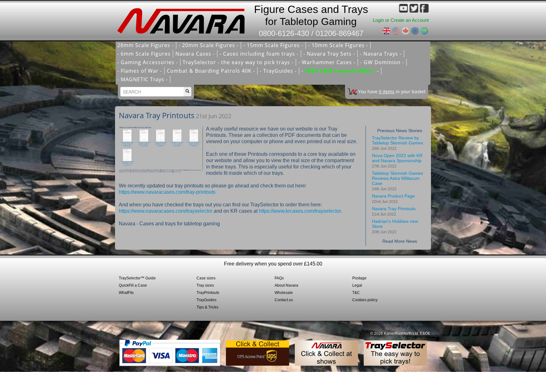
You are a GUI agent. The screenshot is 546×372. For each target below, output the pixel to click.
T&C (356, 292)
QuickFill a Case (133, 285)
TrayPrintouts (208, 292)
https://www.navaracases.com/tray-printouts (167, 192)
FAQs (279, 278)
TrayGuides (206, 300)
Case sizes (206, 278)
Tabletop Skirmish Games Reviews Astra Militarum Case (397, 181)
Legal (357, 285)
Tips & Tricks (207, 307)
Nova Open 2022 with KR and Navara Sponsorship (397, 160)
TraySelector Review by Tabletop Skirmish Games (397, 143)
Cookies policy (365, 300)
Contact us (284, 300)
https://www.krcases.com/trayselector (300, 211)
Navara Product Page (393, 198)
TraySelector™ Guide (137, 278)
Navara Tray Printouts (394, 211)
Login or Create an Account (401, 20)
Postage (359, 278)
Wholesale (284, 292)
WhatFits (126, 292)
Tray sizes (205, 285)
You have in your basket (392, 91)
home (183, 19)
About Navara (286, 285)
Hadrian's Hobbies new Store (395, 226)
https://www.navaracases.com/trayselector (165, 211)
